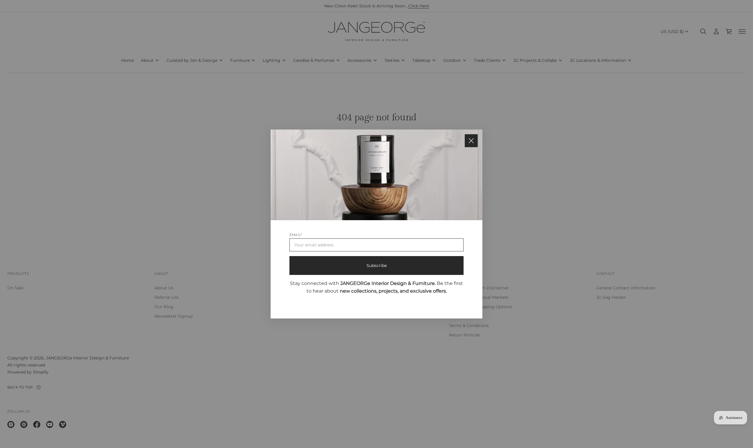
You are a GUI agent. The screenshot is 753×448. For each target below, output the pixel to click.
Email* (295, 235)
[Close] (471, 140)
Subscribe (376, 265)
